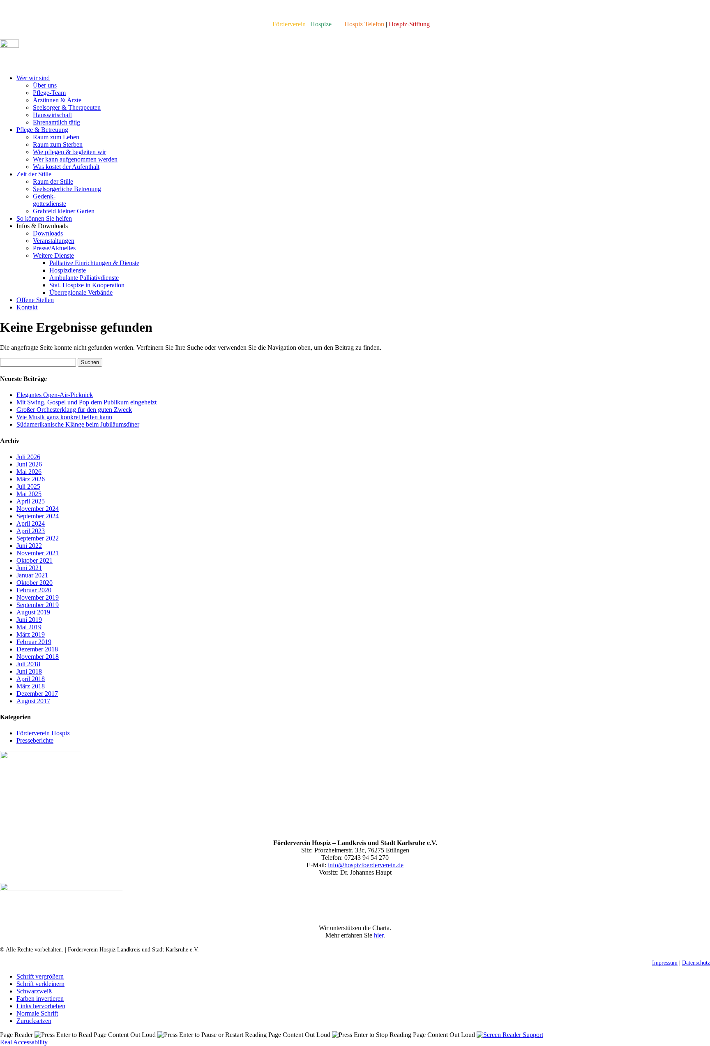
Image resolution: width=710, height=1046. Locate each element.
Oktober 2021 (34, 560)
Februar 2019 (33, 641)
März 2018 (30, 686)
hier (378, 935)
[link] (289, 24)
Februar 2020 (33, 589)
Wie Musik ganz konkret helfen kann (64, 416)
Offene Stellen (35, 299)
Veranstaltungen (53, 240)
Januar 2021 (32, 575)
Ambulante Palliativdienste (84, 277)
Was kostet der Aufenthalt (66, 166)
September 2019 (37, 604)
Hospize (321, 24)
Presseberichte (34, 740)
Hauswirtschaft (52, 114)
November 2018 (37, 656)
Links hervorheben (40, 1005)
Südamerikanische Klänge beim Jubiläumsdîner (77, 424)
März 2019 (30, 634)
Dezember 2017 (37, 693)
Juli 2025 (28, 486)
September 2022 (37, 538)
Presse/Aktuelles (54, 248)
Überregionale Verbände (81, 292)
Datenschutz (696, 963)
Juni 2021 (29, 567)
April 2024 (30, 523)
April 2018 (30, 678)
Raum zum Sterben (58, 144)
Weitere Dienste (53, 255)
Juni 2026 (29, 464)
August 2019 (33, 612)
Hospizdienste (67, 270)
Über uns (45, 85)
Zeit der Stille (33, 174)
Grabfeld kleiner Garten (64, 211)
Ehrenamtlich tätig (56, 122)
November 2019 (37, 597)
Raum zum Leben (56, 137)
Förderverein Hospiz (43, 733)
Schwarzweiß (34, 991)
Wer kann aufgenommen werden (75, 159)
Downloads (48, 233)
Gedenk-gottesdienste (49, 200)
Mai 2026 (28, 471)
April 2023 (30, 530)
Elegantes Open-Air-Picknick (54, 394)
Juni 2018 (29, 671)
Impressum (665, 963)
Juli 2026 (28, 456)
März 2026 (30, 479)
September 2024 (37, 516)
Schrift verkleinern (40, 983)
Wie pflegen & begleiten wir (69, 151)
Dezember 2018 (37, 649)
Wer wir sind (33, 77)
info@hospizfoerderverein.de (365, 864)
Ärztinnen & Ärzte (57, 100)
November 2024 (37, 508)
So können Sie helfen (44, 218)
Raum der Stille (53, 181)
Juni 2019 (29, 619)
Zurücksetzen (33, 1020)
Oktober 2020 (34, 582)
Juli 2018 (28, 663)
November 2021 (37, 553)
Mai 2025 (28, 493)
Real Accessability (24, 1042)
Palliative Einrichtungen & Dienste (94, 262)
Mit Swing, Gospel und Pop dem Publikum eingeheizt (86, 402)
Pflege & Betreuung (42, 129)
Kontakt (26, 307)
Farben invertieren (40, 998)
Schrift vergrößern (40, 976)
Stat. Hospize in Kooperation (86, 285)
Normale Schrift (37, 1013)
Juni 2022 (29, 545)
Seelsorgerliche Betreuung (67, 188)
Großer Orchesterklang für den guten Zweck (74, 409)
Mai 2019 (28, 626)
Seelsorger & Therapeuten (67, 107)
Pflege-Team (49, 92)
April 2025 (30, 501)
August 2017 (33, 700)
